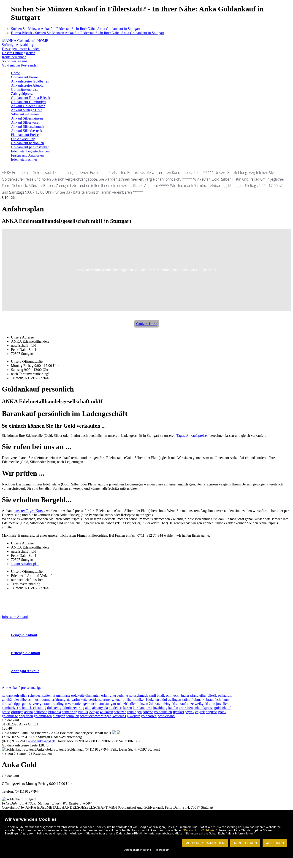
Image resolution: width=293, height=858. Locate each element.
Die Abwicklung (23, 139)
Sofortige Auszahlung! (18, 45)
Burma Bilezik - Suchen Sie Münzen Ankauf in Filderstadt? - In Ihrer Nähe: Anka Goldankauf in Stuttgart (87, 33)
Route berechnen (14, 57)
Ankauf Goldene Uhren (28, 106)
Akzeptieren (245, 843)
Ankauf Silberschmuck (27, 126)
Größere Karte (146, 324)
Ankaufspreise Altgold (27, 85)
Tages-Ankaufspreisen (192, 435)
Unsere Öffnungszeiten (18, 53)
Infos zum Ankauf (15, 617)
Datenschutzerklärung (137, 849)
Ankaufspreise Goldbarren (30, 81)
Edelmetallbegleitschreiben (30, 151)
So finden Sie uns (14, 61)
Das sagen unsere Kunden (21, 49)
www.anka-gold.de (41, 741)
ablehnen (275, 843)
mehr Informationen (205, 843)
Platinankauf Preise (25, 135)
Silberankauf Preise (25, 114)
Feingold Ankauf (24, 635)
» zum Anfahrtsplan (25, 564)
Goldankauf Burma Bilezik (30, 98)
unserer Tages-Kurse (29, 511)
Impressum (162, 849)
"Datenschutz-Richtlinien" (200, 830)
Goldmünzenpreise (24, 89)
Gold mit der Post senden (20, 65)
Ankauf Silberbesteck (26, 131)
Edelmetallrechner (24, 159)
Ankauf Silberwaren (25, 122)
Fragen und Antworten (27, 155)
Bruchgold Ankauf (25, 653)
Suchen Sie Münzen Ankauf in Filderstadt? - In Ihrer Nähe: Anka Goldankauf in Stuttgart (75, 29)
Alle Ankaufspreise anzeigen (22, 688)
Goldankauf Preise (24, 77)
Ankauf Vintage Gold (26, 110)
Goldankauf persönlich (27, 143)
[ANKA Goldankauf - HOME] (25, 41)
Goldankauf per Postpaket (30, 147)
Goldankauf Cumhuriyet (28, 102)
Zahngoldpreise (22, 94)
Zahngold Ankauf (25, 671)
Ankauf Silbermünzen (27, 118)
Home (15, 73)
